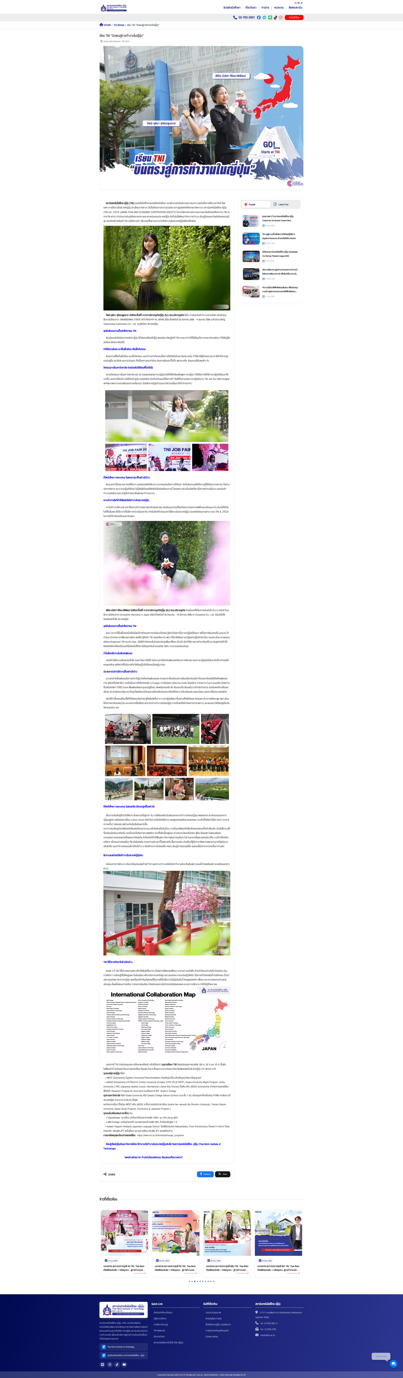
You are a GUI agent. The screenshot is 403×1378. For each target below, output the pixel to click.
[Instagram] (110, 1365)
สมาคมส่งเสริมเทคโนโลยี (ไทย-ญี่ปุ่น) (168, 1342)
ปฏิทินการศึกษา (160, 1318)
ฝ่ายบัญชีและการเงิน (214, 1318)
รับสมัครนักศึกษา (232, 7)
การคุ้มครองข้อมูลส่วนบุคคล (217, 1330)
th (295, 3)
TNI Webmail (159, 1330)
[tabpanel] (271, 256)
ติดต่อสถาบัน (295, 7)
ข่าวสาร (265, 7)
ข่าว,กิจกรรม (119, 25)
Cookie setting (212, 1336)
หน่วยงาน (279, 7)
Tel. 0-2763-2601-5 (269, 1323)
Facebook (206, 1174)
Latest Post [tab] (283, 204)
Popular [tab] (251, 204)
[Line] (102, 1365)
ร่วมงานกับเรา (159, 1336)
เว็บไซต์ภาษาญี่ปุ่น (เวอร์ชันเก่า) (218, 1324)
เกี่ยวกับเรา (250, 7)
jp (302, 3)
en (299, 3)
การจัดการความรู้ (161, 1324)
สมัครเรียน (294, 17)
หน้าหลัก (107, 25)
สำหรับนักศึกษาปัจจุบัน (163, 1312)
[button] (189, 1281)
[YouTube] (124, 1365)
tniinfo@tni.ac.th (267, 1335)
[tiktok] (117, 1365)
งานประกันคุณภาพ (213, 1312)
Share (224, 1174)
